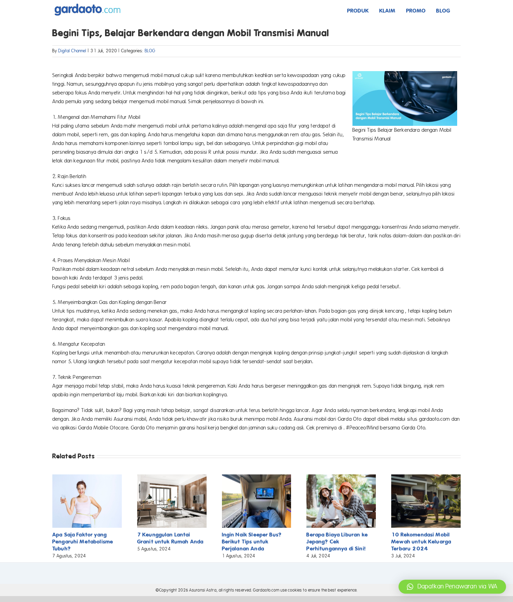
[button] (452, 587)
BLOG (150, 51)
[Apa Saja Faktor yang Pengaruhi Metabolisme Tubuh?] (87, 477)
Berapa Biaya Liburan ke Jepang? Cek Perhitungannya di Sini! (336, 541)
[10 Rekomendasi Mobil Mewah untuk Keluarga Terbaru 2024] (426, 477)
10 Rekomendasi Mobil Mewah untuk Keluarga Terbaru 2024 (421, 541)
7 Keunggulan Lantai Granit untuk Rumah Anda (170, 538)
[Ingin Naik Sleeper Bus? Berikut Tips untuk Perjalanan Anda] (256, 477)
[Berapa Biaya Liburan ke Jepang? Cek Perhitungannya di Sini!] (341, 477)
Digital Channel (72, 51)
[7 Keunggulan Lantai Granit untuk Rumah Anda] (172, 477)
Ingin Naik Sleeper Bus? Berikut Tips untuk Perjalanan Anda (252, 541)
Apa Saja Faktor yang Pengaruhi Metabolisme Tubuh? (82, 541)
